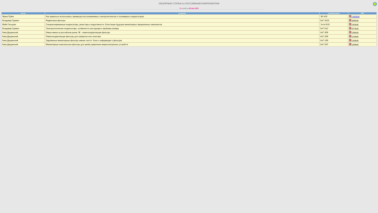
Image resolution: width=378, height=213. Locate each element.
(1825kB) (355, 17)
